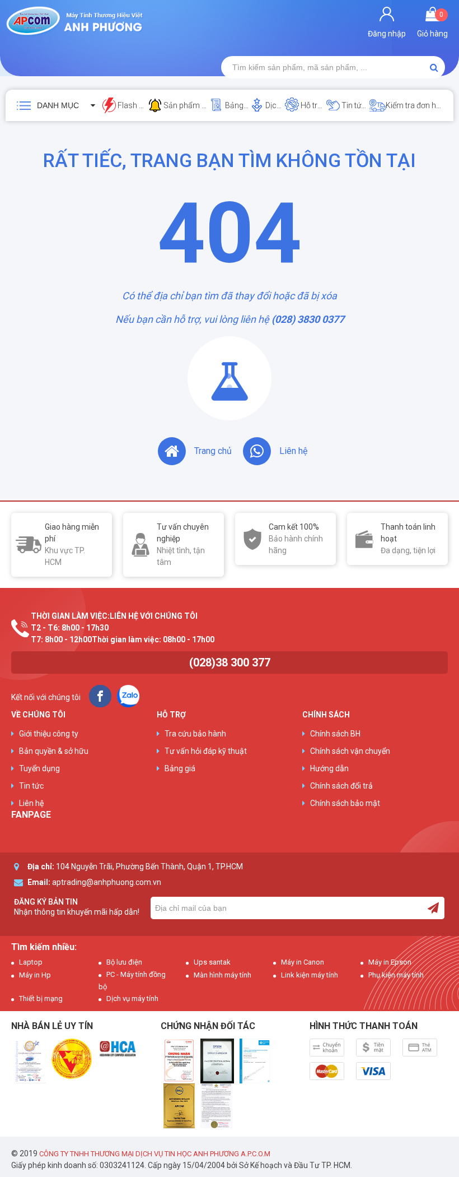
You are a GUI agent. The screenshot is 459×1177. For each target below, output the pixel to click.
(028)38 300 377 (229, 662)
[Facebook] (100, 696)
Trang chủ (213, 451)
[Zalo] (128, 696)
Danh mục (58, 105)
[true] (433, 908)
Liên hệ (293, 451)
